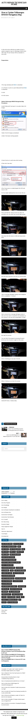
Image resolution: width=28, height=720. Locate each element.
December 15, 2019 (7, 17)
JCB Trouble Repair (6, 583)
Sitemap (3, 612)
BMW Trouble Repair (15, 554)
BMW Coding (5, 551)
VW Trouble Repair (12, 602)
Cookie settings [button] (20, 715)
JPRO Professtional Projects (9, 586)
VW (19, 599)
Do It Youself (4, 519)
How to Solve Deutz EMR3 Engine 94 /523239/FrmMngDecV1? (10, 684)
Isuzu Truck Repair (6, 581)
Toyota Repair (11, 597)
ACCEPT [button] (14, 717)
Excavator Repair (5, 524)
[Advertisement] (14, 34)
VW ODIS (4, 602)
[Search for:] (14, 449)
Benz (19, 546)
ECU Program (5, 570)
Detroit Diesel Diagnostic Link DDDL (11, 562)
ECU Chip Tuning (5, 522)
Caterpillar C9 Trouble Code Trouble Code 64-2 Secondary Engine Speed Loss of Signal (12, 669)
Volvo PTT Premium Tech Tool (9, 599)
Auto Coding (4, 500)
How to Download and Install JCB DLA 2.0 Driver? (13, 681)
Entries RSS (4, 613)
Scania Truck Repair (17, 594)
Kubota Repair (22, 586)
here (15, 85)
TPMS (18, 597)
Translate (12, 493)
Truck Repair (4, 534)
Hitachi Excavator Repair (8, 575)
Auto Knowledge (5, 505)
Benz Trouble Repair (15, 549)
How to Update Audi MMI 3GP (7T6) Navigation (13, 654)
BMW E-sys (12, 551)
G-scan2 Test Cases (6, 573)
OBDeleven (4, 591)
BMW (23, 549)
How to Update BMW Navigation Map (10, 650)
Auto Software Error (6, 512)
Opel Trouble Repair (14, 591)
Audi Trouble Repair (7, 544)
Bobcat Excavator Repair (8, 557)
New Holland (5, 589)
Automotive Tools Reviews (7, 517)
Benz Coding (5, 549)
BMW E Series (20, 551)
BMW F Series (5, 554)
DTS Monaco (19, 567)
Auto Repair (4, 507)
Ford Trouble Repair (20, 570)
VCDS (22, 597)
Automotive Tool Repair (6, 514)
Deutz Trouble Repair (7, 565)
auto (14, 17)
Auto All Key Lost (18, 544)
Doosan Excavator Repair (8, 567)
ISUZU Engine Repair (20, 578)
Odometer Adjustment (6, 531)
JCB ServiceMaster (17, 581)
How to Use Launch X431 (8, 578)
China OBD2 (4, 610)
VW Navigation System (10, 424)
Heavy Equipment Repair (7, 526)
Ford (12, 570)
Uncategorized (4, 536)
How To (3, 529)
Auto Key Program (5, 503)
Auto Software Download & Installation (10, 510)
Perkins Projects (6, 594)
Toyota (4, 597)
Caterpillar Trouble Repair (9, 559)
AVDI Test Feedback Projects (9, 546)
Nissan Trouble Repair (16, 589)
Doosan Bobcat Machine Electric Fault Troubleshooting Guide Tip (10, 677)
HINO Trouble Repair (18, 573)
